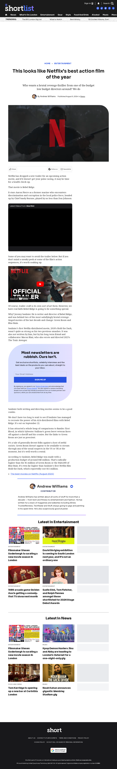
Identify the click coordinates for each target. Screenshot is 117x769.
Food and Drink (81, 15)
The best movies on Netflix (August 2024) (32, 474)
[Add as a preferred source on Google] (58, 750)
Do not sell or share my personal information (65, 742)
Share (14, 169)
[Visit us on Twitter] (113, 8)
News (13, 15)
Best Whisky (75, 19)
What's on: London (28, 15)
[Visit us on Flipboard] (105, 8)
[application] (40, 227)
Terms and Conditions (67, 738)
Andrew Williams (48, 96)
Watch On (14, 299)
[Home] (6, 15)
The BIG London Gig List (32, 19)
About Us (31, 738)
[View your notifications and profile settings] (98, 3)
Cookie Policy (39, 742)
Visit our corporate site (83, 760)
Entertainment (47, 15)
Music (105, 15)
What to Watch (56, 19)
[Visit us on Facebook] (109, 8)
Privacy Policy (83, 738)
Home (47, 63)
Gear (60, 15)
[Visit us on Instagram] (97, 8)
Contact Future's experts (47, 738)
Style (68, 15)
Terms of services (42, 386)
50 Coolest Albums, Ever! (98, 19)
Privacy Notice (32, 388)
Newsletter (67, 169)
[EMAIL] (72, 486)
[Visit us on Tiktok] (101, 8)
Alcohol (96, 15)
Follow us (54, 169)
